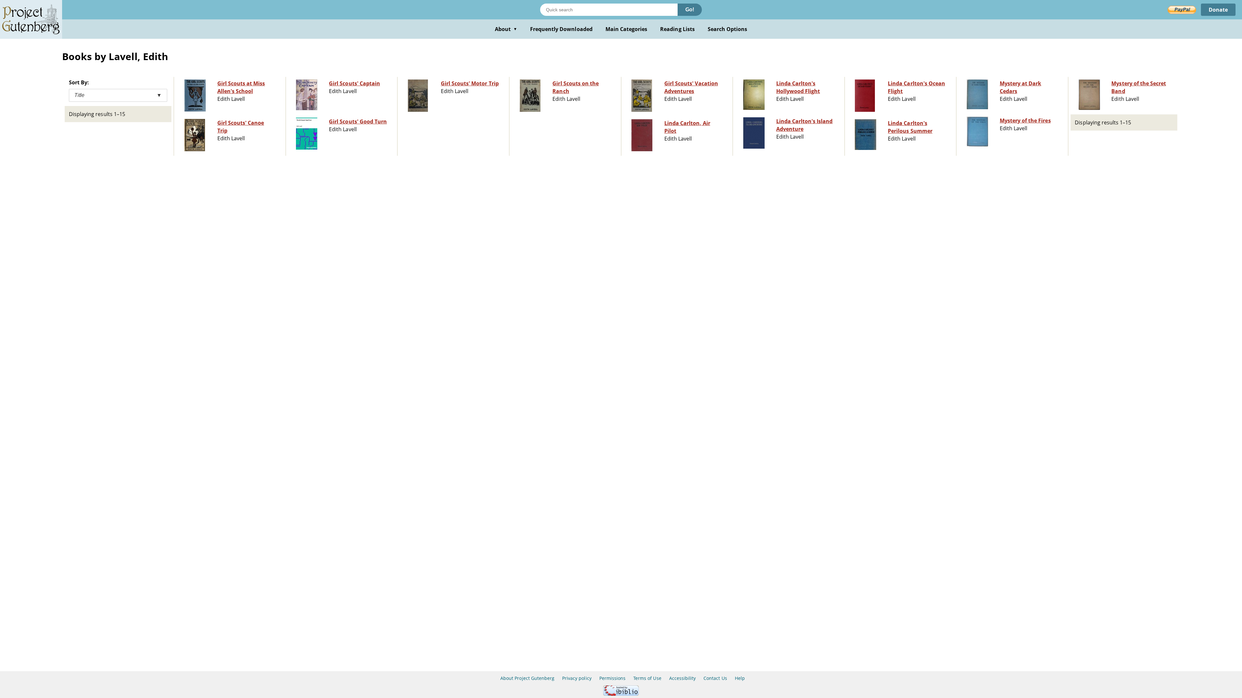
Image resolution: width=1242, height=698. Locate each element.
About (506, 29)
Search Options (727, 29)
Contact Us (715, 678)
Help (740, 678)
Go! (689, 9)
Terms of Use (647, 678)
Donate (1218, 9)
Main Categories (626, 29)
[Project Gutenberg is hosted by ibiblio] (621, 694)
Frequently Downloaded (561, 29)
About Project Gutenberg (527, 678)
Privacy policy (577, 678)
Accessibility (682, 678)
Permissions (612, 678)
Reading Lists (677, 29)
